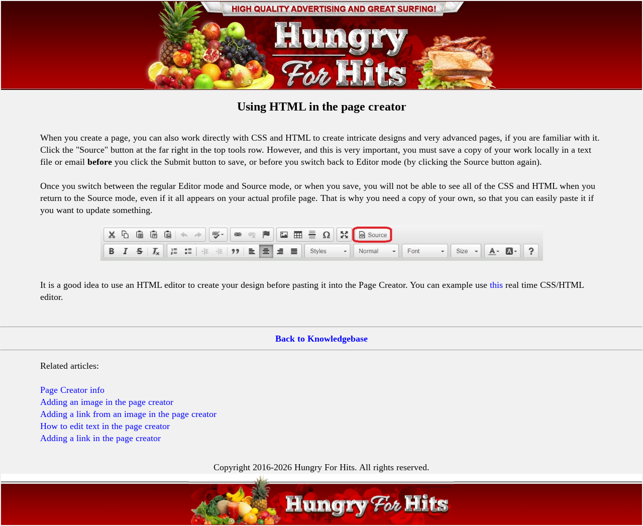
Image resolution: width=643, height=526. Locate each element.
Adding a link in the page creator (100, 438)
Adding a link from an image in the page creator (128, 414)
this (496, 285)
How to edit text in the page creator (105, 426)
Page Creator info (72, 390)
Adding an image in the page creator (106, 402)
